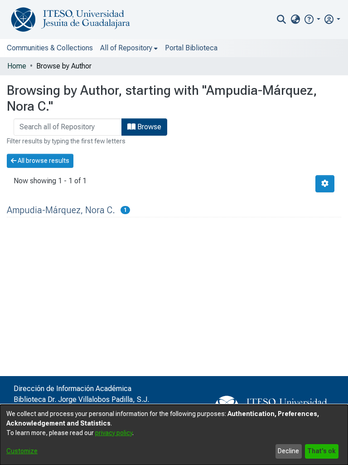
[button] (312, 19)
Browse (148, 126)
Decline (288, 451)
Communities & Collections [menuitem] (50, 48)
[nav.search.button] (281, 19)
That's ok (321, 451)
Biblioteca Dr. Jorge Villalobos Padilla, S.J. (81, 399)
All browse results (42, 160)
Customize (22, 451)
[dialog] (174, 435)
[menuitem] (295, 19)
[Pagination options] (324, 183)
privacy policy (113, 432)
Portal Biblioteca (191, 48)
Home (16, 66)
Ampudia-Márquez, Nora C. (61, 210)
